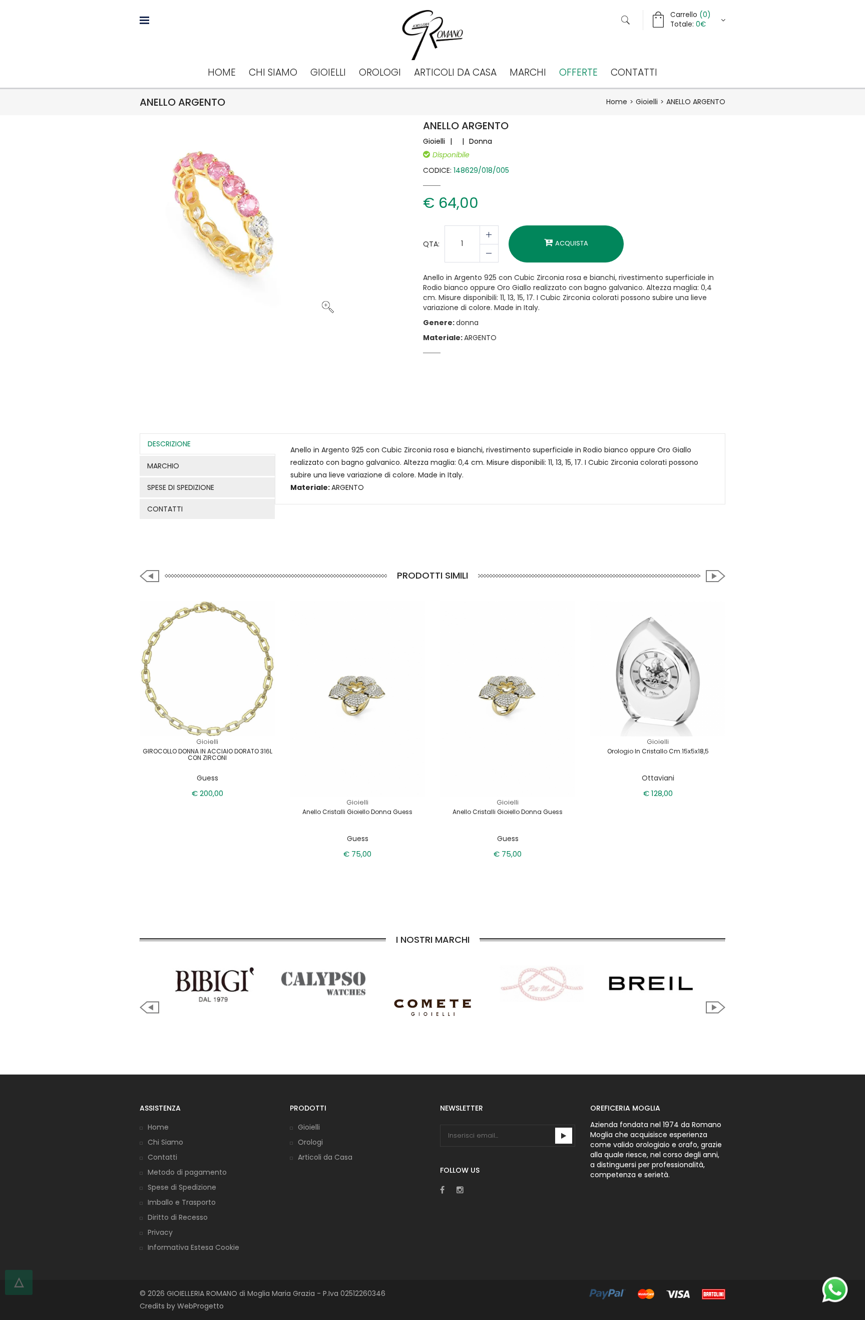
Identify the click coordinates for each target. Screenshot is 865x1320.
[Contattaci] (835, 1289)
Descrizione (169, 444)
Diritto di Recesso (178, 1217)
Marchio (163, 466)
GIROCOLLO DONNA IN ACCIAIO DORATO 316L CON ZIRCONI (207, 754)
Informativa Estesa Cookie (193, 1247)
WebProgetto (200, 1306)
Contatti (634, 72)
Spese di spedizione (180, 487)
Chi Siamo (273, 72)
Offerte (578, 72)
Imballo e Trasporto (182, 1202)
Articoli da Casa (455, 72)
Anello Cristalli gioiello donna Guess (357, 812)
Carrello (690, 15)
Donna (480, 141)
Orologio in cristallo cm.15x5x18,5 (658, 751)
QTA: (431, 244)
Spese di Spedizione (182, 1187)
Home (222, 72)
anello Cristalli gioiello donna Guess (508, 812)
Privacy (160, 1232)
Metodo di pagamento (187, 1172)
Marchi (528, 72)
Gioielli (328, 72)
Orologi (380, 72)
